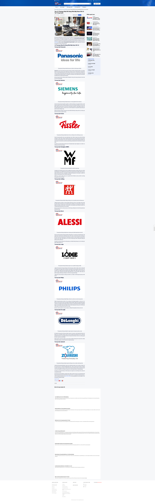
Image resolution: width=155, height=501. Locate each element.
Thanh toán (53, 486)
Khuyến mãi (63, 485)
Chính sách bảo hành (54, 490)
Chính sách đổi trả (54, 491)
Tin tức (56, 7)
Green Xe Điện (72, 5)
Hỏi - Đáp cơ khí (77, 7)
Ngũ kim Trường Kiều (66, 5)
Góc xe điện (62, 7)
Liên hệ (63, 495)
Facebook (85, 484)
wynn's (80, 5)
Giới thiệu (63, 484)
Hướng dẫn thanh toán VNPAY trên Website (66, 494)
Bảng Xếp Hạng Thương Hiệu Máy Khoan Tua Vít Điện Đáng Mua (64, 454)
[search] (90, 3)
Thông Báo (84, 7)
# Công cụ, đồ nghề (91, 69)
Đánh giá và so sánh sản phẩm (63, 9)
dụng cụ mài (83, 5)
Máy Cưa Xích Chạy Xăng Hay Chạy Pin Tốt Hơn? (62, 476)
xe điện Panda (76, 5)
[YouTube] (62, 380)
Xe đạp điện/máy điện (95, 21)
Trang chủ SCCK (57, 0)
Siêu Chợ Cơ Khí (67, 376)
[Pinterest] (59, 380)
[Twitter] (60, 380)
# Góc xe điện (90, 66)
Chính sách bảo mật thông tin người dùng (66, 489)
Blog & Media (56, 9)
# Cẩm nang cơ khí (91, 60)
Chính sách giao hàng (64, 486)
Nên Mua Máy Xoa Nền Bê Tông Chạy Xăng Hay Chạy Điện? (64, 443)
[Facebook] (56, 380)
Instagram (85, 485)
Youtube (85, 486)
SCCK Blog (56, 42)
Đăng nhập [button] (97, 3)
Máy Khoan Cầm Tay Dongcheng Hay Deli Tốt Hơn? (62, 420)
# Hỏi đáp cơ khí (90, 73)
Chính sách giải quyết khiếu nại (65, 492)
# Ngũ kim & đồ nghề (91, 63)
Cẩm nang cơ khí (69, 7)
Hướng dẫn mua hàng (54, 484)
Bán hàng (94, 16)
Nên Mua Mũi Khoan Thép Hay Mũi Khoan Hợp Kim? (62, 408)
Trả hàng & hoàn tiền (54, 489)
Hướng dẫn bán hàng (54, 485)
